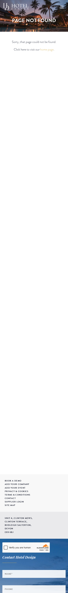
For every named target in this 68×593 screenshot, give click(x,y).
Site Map (10, 505)
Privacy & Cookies (16, 491)
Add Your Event (15, 487)
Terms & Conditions (17, 494)
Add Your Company (17, 484)
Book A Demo (13, 480)
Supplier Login (14, 501)
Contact (10, 498)
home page (47, 49)
